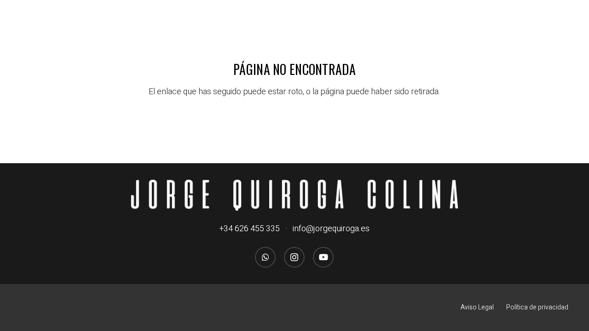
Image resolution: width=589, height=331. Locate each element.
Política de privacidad (537, 307)
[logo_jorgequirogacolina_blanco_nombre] (294, 195)
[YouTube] (323, 257)
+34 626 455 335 (249, 229)
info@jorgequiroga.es (331, 229)
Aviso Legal (477, 307)
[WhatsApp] (265, 257)
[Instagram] (294, 257)
